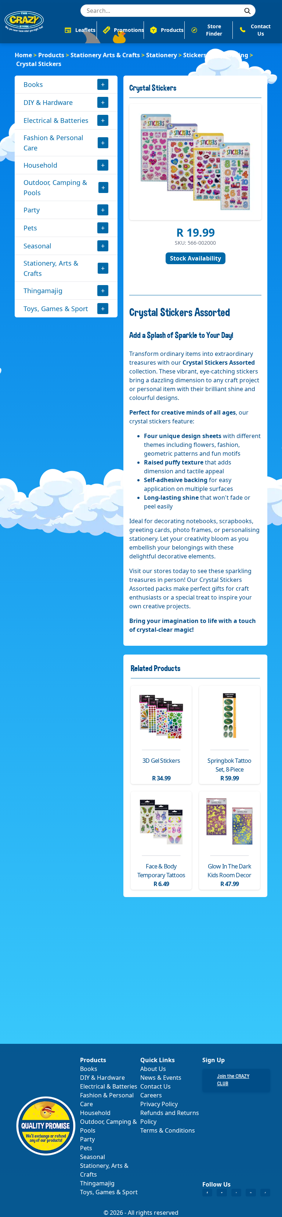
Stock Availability (195, 258)
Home (23, 55)
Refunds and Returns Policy (169, 1117)
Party (32, 209)
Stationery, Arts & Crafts (51, 268)
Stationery (161, 55)
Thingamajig (43, 290)
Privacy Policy (159, 1104)
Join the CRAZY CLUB (233, 1080)
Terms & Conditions (167, 1130)
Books (33, 84)
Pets (30, 227)
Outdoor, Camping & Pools (55, 187)
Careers (151, 1095)
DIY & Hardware (48, 102)
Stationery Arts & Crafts (105, 55)
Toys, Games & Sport (56, 308)
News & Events (160, 1078)
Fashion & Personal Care (53, 142)
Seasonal (37, 245)
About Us (153, 1069)
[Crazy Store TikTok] (265, 1193)
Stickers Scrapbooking (215, 55)
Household (40, 165)
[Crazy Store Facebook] (207, 1193)
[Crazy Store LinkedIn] (251, 1193)
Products (51, 55)
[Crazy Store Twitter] (222, 1193)
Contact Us (155, 1086)
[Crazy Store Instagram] (236, 1193)
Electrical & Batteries (56, 120)
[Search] (247, 11)
